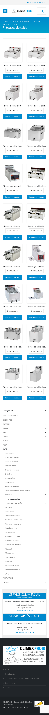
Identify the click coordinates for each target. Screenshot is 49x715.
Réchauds (9, 549)
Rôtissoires (9, 553)
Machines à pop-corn (13, 524)
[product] (12, 53)
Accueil (7, 669)
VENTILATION (8, 578)
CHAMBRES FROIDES (10, 416)
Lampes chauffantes (12, 515)
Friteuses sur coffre (14, 503)
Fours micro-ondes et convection (17, 490)
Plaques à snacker (12, 540)
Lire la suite (13, 70)
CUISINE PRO (7, 420)
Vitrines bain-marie (12, 565)
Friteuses (8, 495)
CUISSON (6, 424)
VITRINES (6, 582)
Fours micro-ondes (12, 486)
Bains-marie (9, 453)
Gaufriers (8, 507)
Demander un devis (12, 76)
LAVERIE (5, 436)
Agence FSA (24, 707)
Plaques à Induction (12, 536)
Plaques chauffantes (13, 545)
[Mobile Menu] (5, 11)
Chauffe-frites (10, 465)
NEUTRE (6, 441)
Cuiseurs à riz (10, 478)
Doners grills (10, 482)
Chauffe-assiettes (12, 457)
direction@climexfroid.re (24, 632)
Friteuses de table (14, 499)
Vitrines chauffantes (12, 569)
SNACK (5, 449)
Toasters (8, 561)
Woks (7, 574)
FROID (5, 432)
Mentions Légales (10, 683)
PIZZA (5, 445)
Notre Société (32, 3)
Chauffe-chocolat (11, 461)
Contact (42, 3)
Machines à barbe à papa (14, 520)
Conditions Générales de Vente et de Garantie (21, 678)
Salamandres (10, 557)
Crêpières (9, 474)
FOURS (5, 428)
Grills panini (9, 511)
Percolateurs (10, 532)
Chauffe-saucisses (12, 470)
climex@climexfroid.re (24, 610)
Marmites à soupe (12, 528)
